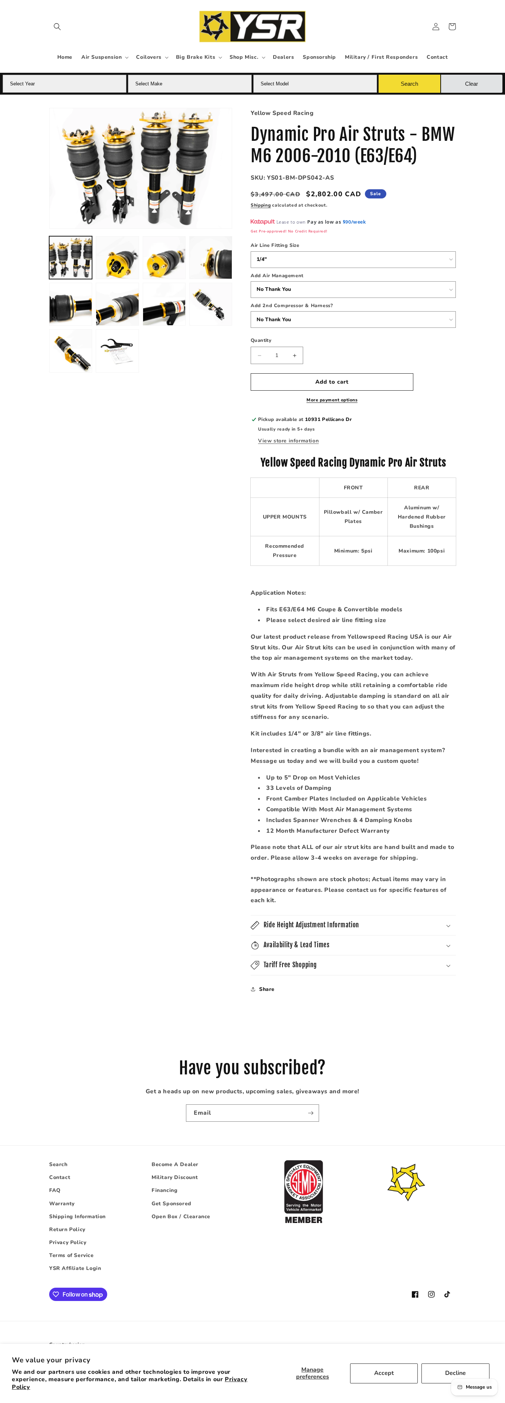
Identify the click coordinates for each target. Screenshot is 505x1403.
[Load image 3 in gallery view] (164, 257)
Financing (164, 1190)
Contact (59, 1177)
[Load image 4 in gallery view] (210, 257)
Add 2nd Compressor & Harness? (292, 305)
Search (58, 1164)
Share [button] (267, 989)
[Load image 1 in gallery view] (70, 257)
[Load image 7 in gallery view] (164, 304)
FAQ (55, 1190)
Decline (455, 1373)
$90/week (354, 222)
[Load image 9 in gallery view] (70, 350)
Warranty (62, 1203)
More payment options (331, 400)
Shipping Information (77, 1216)
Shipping (261, 205)
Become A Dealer (175, 1164)
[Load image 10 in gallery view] (117, 350)
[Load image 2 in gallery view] (117, 257)
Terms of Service (71, 1255)
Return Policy (67, 1229)
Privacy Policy (67, 1242)
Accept (384, 1373)
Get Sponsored (172, 1203)
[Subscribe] (310, 1113)
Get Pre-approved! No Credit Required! (289, 231)
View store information (288, 440)
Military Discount (175, 1177)
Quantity (261, 340)
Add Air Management (277, 275)
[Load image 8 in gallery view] (210, 304)
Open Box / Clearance (181, 1216)
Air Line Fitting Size (275, 245)
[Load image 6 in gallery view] (117, 304)
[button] (57, 26)
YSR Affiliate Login (75, 1268)
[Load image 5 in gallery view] (70, 304)
